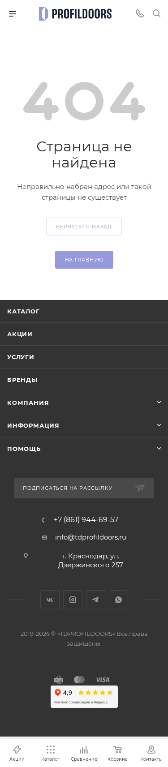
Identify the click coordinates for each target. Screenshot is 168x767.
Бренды (22, 379)
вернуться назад (84, 226)
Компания (28, 402)
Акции (20, 334)
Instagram (72, 599)
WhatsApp (118, 599)
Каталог (23, 311)
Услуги (20, 356)
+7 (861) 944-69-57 (86, 519)
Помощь (24, 448)
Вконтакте (50, 599)
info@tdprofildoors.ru (90, 537)
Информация (33, 425)
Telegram (95, 599)
